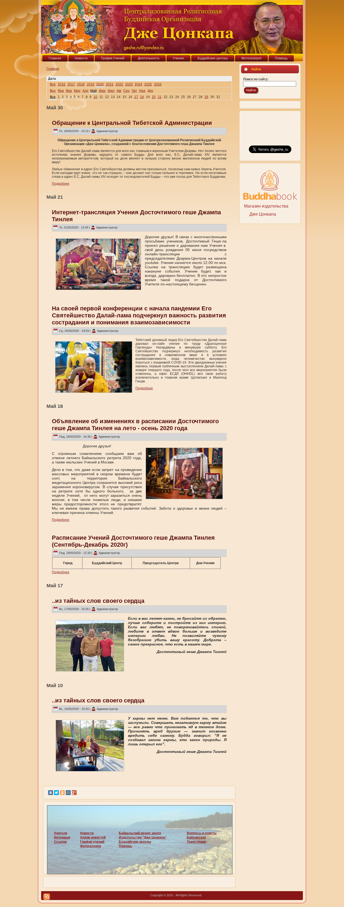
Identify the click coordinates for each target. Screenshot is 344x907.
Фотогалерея (90, 846)
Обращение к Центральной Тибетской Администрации (132, 122)
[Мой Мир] (68, 792)
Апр (85, 91)
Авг (119, 91)
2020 (100, 84)
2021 (109, 84)
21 (160, 97)
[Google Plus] (74, 792)
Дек (150, 91)
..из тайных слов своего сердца (98, 600)
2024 (138, 84)
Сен (126, 91)
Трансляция (196, 842)
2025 (148, 84)
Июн (102, 91)
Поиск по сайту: (255, 79)
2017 (71, 84)
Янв (61, 91)
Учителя (60, 833)
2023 (129, 84)
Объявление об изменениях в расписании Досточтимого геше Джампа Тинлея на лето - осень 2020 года (135, 424)
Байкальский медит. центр (140, 833)
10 (95, 97)
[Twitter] (56, 792)
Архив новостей (93, 837)
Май (93, 91)
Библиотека (196, 837)
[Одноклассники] (62, 792)
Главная (52, 69)
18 (142, 97)
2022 (119, 84)
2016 (61, 84)
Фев (69, 91)
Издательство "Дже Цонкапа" (143, 837)
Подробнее (60, 184)
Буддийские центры (135, 842)
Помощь (125, 846)
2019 (90, 84)
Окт (134, 91)
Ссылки (60, 842)
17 (136, 97)
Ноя (142, 91)
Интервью (62, 837)
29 (206, 97)
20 (154, 97)
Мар (77, 91)
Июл (111, 91)
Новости (87, 833)
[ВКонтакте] (50, 792)
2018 (81, 84)
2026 (158, 84)
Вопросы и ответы (201, 833)
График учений (92, 842)
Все (53, 84)
